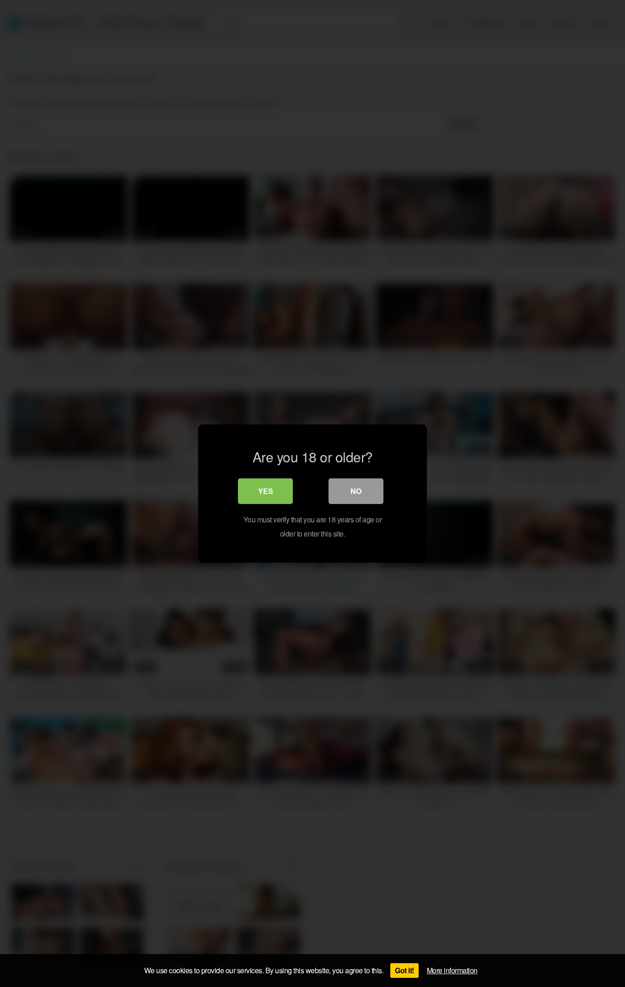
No (355, 491)
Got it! (404, 970)
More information (452, 970)
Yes (265, 491)
